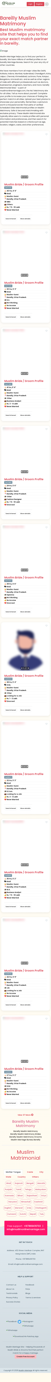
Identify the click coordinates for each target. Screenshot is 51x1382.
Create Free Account (25, 1356)
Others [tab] (35, 1177)
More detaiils (25, 219)
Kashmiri (38, 1201)
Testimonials (11, 1293)
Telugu (28, 1189)
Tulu (42, 1214)
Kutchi (23, 1214)
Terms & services (33, 1297)
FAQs (28, 1289)
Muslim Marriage (25, 1370)
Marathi (41, 1183)
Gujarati (19, 1183)
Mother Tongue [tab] (13, 1172)
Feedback (30, 1284)
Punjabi (8, 1189)
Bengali (30, 1183)
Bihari (20, 1195)
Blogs (28, 1293)
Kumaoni (11, 1214)
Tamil (18, 1189)
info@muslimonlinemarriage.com (28, 1264)
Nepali (33, 1214)
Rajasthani (32, 1195)
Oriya (43, 1195)
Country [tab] (22, 1177)
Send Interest (11, 219)
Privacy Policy (12, 1297)
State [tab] (8, 1177)
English (7, 1208)
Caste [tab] (30, 1172)
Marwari (19, 1208)
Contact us (11, 1284)
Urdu (29, 1208)
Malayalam (40, 1189)
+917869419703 (28, 1259)
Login (30, 4)
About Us (10, 1289)
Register (39, 4)
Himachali (25, 1201)
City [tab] (41, 1172)
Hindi (8, 1183)
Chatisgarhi (41, 1208)
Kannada (9, 1195)
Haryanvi (12, 1201)
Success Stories (13, 1302)
